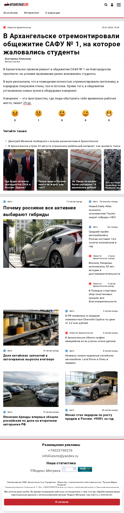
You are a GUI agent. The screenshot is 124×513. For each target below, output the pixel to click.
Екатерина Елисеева (18, 58)
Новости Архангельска (19, 27)
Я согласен (62, 502)
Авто (9, 201)
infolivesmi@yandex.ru (60, 456)
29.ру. (27, 103)
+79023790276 (60, 450)
